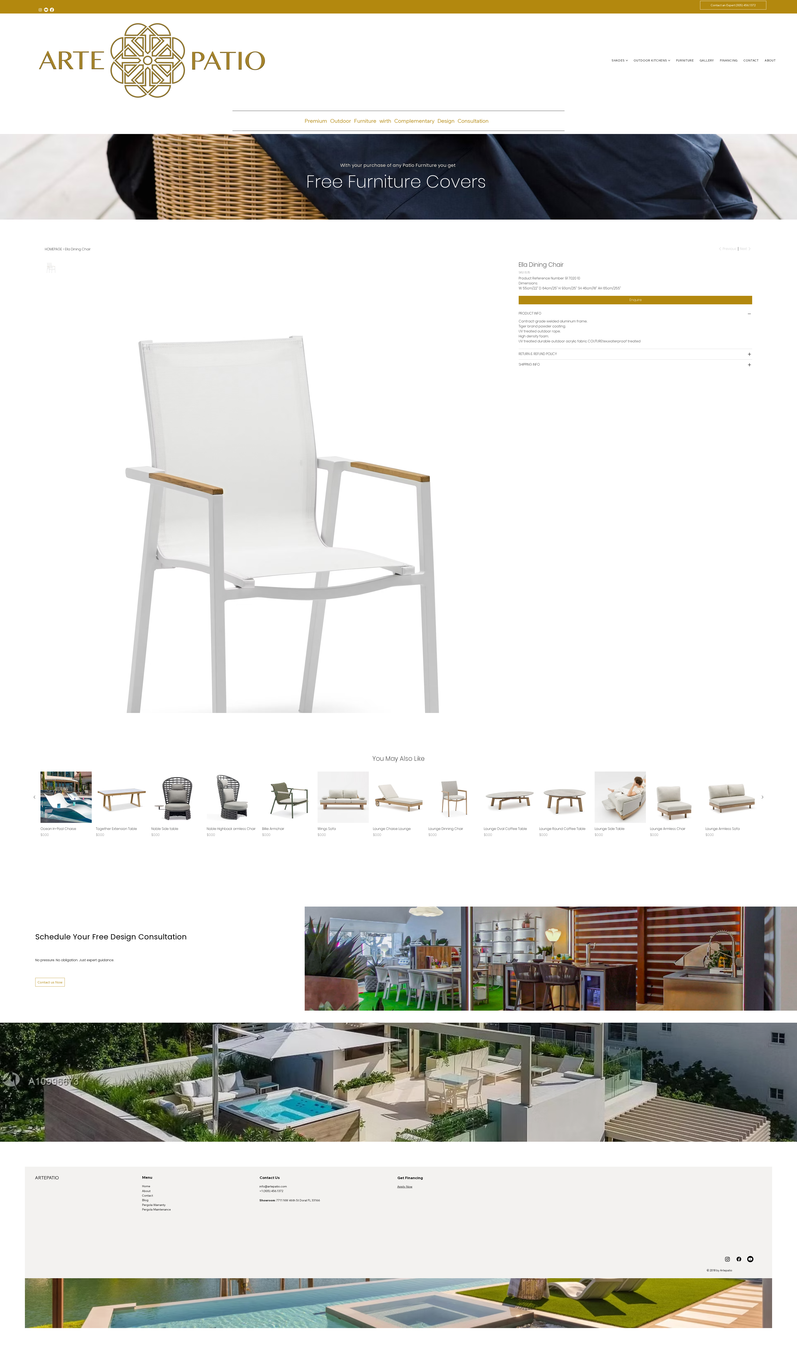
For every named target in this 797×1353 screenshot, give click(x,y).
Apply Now (404, 1186)
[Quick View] (66, 797)
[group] (398, 804)
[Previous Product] (34, 797)
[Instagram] (40, 10)
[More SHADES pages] (627, 60)
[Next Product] (762, 797)
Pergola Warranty (154, 1205)
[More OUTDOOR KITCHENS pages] (669, 60)
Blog (145, 1200)
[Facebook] (52, 10)
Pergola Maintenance (156, 1209)
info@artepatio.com (273, 1186)
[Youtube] (46, 10)
